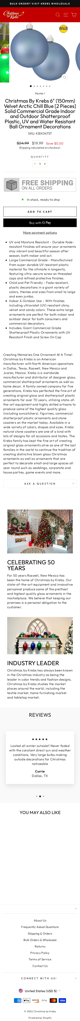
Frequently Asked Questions (40, 927)
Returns (40, 946)
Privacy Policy (40, 953)
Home (39, 93)
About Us (40, 920)
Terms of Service (40, 959)
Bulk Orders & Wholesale (40, 940)
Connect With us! (39, 978)
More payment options (40, 232)
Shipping (24, 147)
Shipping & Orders (40, 933)
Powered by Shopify (40, 1017)
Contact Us (40, 966)
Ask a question (40, 483)
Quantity (40, 156)
